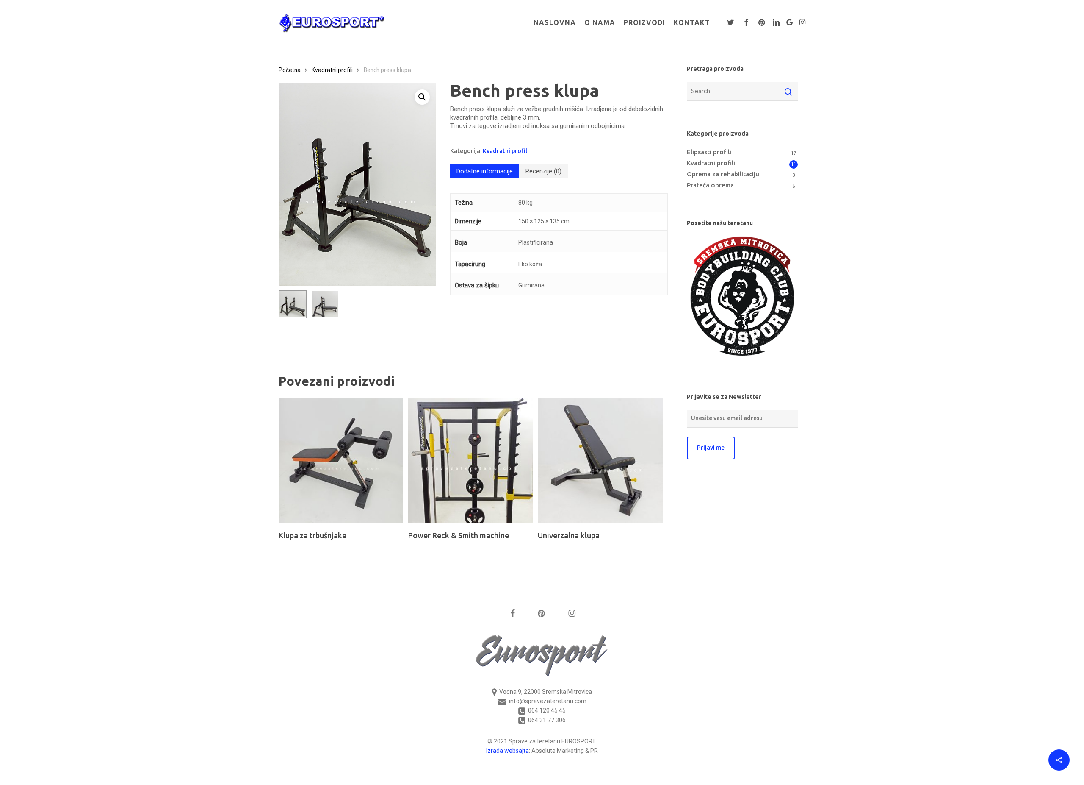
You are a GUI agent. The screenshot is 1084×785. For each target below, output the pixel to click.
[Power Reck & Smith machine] (470, 460)
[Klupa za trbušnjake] (341, 460)
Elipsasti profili (709, 152)
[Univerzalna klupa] (600, 460)
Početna (290, 70)
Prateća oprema (710, 185)
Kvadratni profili (332, 70)
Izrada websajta (507, 750)
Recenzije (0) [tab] (543, 171)
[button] (422, 97)
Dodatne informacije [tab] (484, 171)
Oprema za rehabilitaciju (723, 174)
